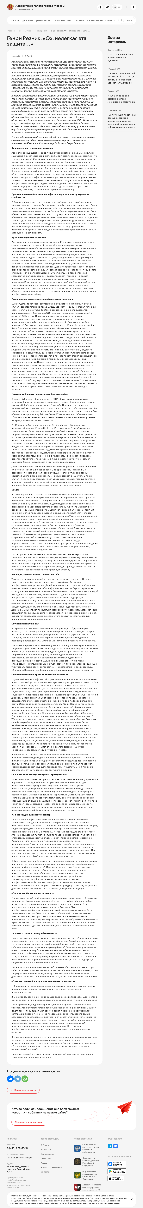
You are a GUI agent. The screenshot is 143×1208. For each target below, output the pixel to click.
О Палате (14, 20)
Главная (11, 31)
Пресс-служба (24, 31)
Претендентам (43, 20)
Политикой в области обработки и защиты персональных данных (90, 1203)
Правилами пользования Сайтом (41, 1203)
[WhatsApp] (25, 1078)
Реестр (70, 20)
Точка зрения (40, 31)
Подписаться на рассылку (29, 1122)
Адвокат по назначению (89, 20)
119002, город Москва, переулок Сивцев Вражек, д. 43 (19, 1169)
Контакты (110, 20)
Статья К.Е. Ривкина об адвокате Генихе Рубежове (120, 57)
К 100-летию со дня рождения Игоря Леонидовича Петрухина (121, 98)
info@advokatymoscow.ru (19, 1157)
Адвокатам (27, 20)
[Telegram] (17, 1078)
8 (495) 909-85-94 (17, 1148)
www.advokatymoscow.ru (18, 1185)
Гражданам (59, 20)
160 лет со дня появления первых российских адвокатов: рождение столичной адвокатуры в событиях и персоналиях (122, 120)
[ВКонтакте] (10, 1078)
